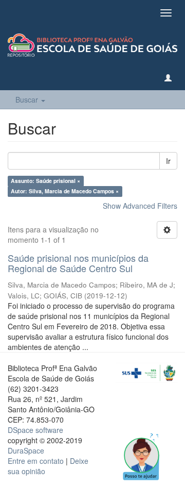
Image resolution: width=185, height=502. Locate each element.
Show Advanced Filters (140, 205)
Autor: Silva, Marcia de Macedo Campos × (65, 191)
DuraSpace (26, 450)
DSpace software (35, 430)
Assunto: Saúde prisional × (45, 181)
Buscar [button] (27, 99)
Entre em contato (36, 461)
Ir (168, 161)
